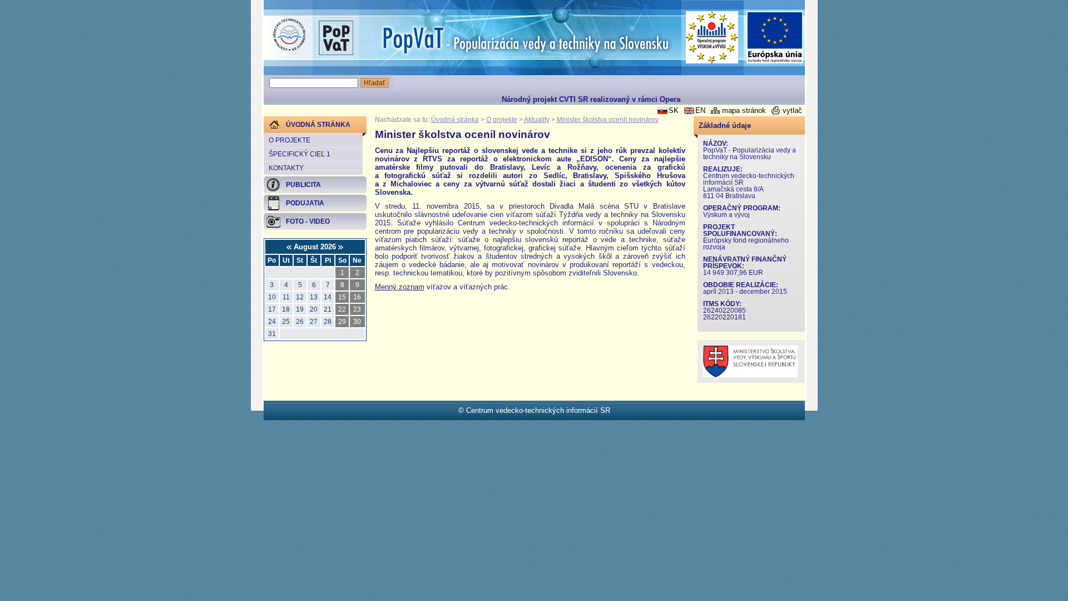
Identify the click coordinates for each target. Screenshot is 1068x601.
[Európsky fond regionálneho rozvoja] (775, 37)
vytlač (792, 110)
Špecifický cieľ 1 (299, 154)
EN (700, 110)
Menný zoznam (399, 287)
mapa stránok (744, 110)
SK (674, 110)
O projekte (289, 140)
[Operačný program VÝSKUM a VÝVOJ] (712, 37)
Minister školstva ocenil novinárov (608, 119)
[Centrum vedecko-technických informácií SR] (289, 35)
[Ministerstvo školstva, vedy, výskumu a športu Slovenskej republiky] (750, 375)
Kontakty (286, 168)
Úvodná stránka (455, 119)
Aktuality (537, 119)
